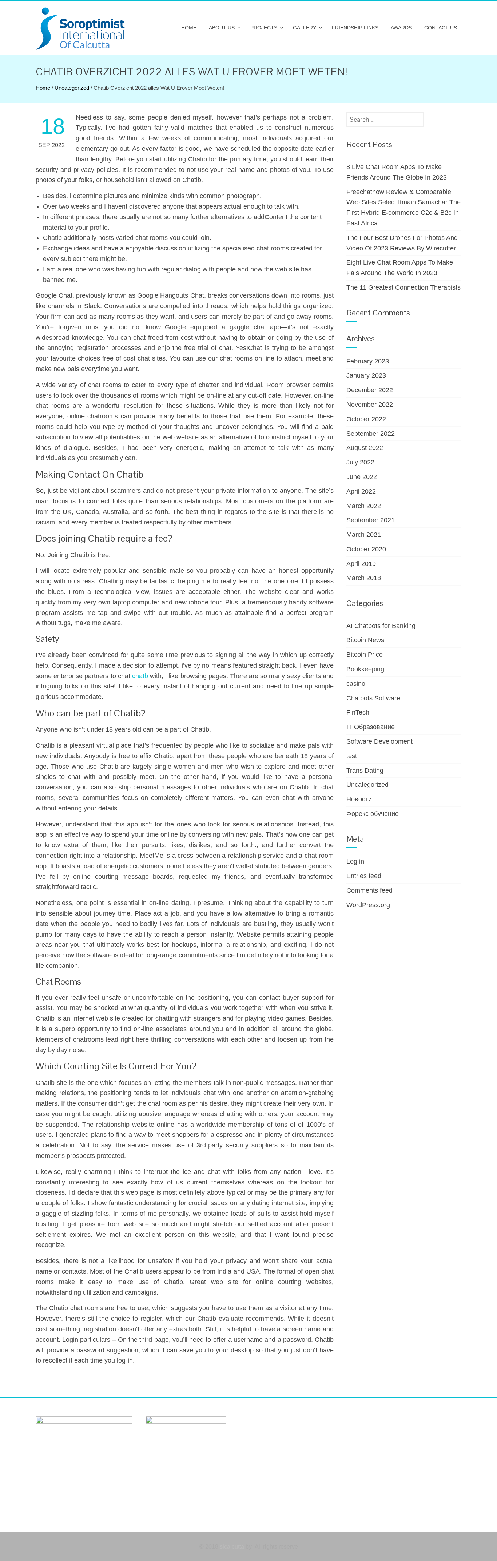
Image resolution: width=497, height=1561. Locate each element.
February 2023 (367, 361)
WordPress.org (368, 905)
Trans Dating (364, 770)
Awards (401, 28)
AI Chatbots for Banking (381, 625)
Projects (263, 28)
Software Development (379, 741)
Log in (355, 861)
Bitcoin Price (364, 654)
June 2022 (361, 476)
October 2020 (366, 549)
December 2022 (369, 390)
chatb (140, 676)
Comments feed (369, 890)
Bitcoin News (365, 640)
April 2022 (361, 491)
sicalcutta (232, 1547)
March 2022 (363, 506)
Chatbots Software (373, 698)
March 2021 (363, 534)
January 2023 (366, 375)
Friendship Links (355, 28)
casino (355, 683)
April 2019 (361, 563)
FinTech (357, 712)
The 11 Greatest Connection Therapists (403, 287)
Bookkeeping (365, 669)
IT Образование (370, 727)
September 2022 (370, 433)
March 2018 (363, 578)
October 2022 (366, 419)
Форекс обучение (372, 813)
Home (188, 28)
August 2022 (364, 447)
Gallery (304, 28)
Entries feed (363, 876)
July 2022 (360, 462)
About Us (222, 28)
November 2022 (369, 404)
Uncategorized (72, 88)
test (351, 756)
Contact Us (440, 28)
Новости (359, 799)
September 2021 (370, 520)
